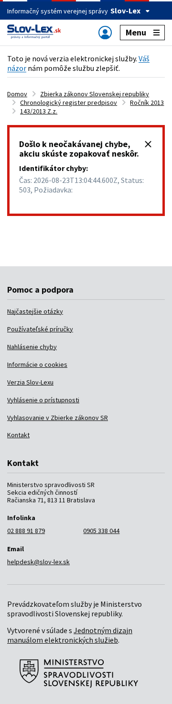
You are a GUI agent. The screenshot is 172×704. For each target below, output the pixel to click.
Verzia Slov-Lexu (30, 382)
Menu (136, 32)
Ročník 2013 (147, 102)
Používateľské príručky (40, 329)
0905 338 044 (101, 530)
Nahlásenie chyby (32, 346)
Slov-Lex (125, 10)
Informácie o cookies (37, 364)
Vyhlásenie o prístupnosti (43, 400)
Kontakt (18, 435)
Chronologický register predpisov (68, 102)
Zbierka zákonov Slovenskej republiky (94, 94)
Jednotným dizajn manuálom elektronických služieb (69, 635)
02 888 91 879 (26, 530)
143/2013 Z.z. (38, 111)
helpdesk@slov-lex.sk (38, 561)
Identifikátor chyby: (53, 168)
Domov (17, 94)
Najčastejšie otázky (35, 311)
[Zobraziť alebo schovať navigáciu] (105, 32)
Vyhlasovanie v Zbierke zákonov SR (57, 417)
